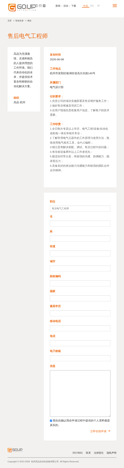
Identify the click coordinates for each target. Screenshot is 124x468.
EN (92, 6)
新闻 (57, 6)
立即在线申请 (98, 431)
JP (98, 6)
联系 (88, 453)
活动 (65, 6)
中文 (85, 6)
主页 (9, 20)
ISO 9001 (78, 453)
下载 (73, 6)
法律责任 (99, 453)
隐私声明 (111, 453)
